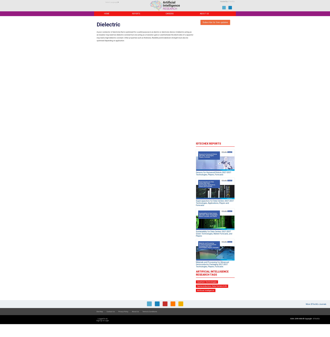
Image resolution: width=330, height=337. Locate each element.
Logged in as (103, 319)
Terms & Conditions (149, 312)
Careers (170, 14)
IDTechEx (231, 1)
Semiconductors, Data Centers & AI (212, 286)
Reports (136, 14)
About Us (204, 14)
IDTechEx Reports (208, 143)
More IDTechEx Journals (316, 304)
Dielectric (108, 24)
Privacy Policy (123, 312)
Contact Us (111, 312)
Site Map (99, 312)
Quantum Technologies (207, 282)
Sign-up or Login (102, 321)
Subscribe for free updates (215, 22)
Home (106, 14)
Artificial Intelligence (205, 290)
